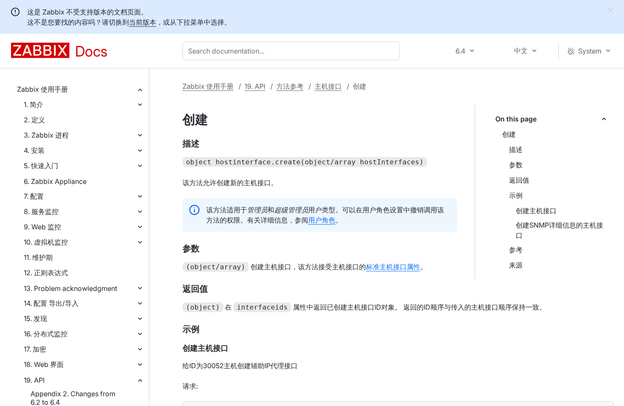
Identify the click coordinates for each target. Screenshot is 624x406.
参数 (516, 165)
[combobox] (293, 51)
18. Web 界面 (44, 364)
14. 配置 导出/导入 (51, 303)
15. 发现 (35, 318)
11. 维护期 (38, 257)
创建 (509, 134)
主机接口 (328, 86)
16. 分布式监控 (45, 334)
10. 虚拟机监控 (46, 242)
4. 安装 (34, 150)
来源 (516, 265)
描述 (516, 149)
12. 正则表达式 (46, 272)
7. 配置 (34, 196)
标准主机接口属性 (393, 266)
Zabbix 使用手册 (42, 89)
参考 (516, 249)
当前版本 (142, 22)
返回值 (519, 180)
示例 (516, 195)
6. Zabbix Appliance (55, 181)
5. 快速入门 (41, 165)
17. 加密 (35, 349)
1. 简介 (33, 104)
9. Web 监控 (42, 227)
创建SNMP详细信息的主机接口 (559, 230)
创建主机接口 (536, 210)
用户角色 (321, 220)
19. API (34, 380)
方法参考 (290, 86)
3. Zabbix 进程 (46, 135)
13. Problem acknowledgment (70, 288)
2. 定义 (34, 120)
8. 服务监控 (41, 211)
